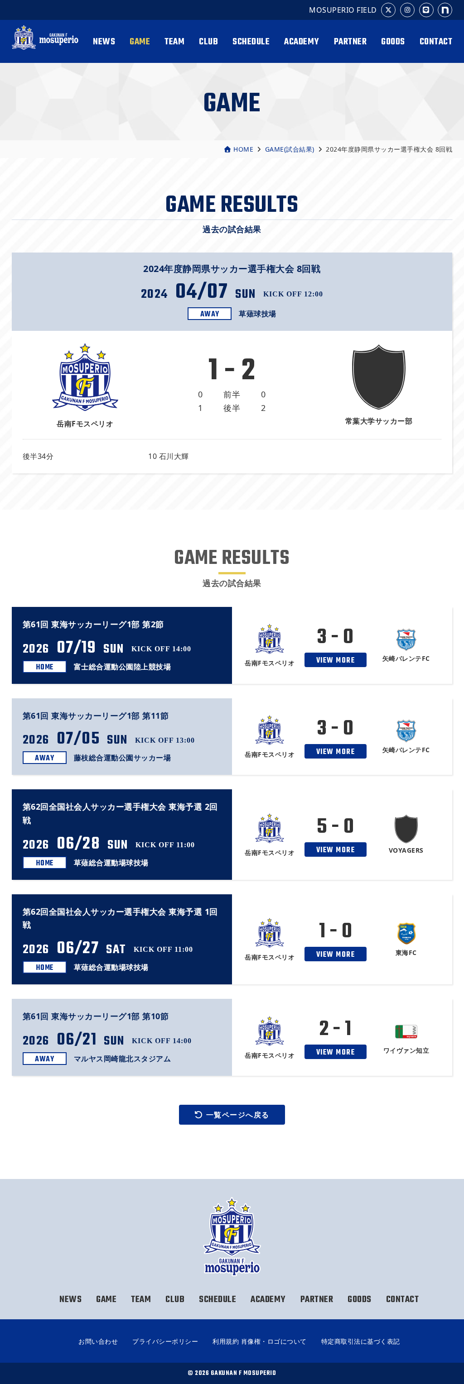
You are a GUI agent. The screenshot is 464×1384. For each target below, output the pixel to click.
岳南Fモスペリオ (45, 42)
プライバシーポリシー (165, 1341)
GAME (140, 42)
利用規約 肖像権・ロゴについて (260, 1341)
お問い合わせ (98, 1341)
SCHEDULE (251, 42)
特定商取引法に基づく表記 (360, 1341)
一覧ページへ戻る (238, 1115)
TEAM (174, 42)
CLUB (208, 42)
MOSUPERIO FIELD (343, 10)
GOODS (393, 42)
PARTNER (350, 42)
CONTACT (436, 42)
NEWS (104, 42)
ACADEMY (301, 42)
